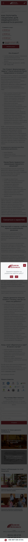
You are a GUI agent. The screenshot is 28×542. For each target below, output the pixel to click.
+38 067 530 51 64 (15, 540)
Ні (16, 277)
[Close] (24, 265)
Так (11, 277)
